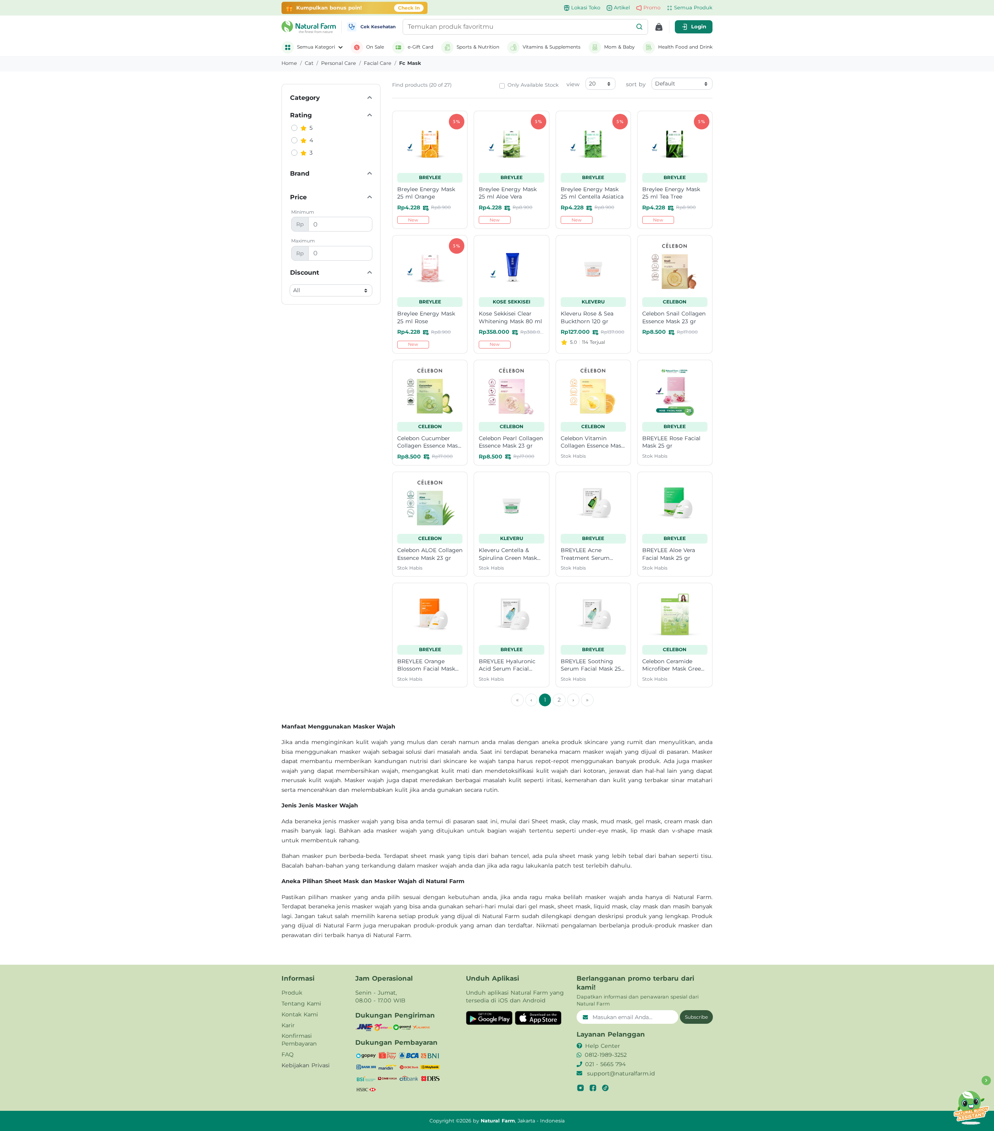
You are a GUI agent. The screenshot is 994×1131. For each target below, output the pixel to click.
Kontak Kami (300, 1014)
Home (289, 63)
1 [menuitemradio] (545, 699)
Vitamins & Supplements (551, 47)
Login (698, 26)
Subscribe (696, 1017)
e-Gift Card (420, 47)
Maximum (303, 241)
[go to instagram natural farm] (580, 1088)
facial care (377, 63)
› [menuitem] (573, 699)
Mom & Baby (619, 47)
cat (309, 63)
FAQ (288, 1054)
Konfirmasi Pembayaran (299, 1039)
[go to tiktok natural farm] (605, 1088)
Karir (288, 1025)
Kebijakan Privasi (306, 1065)
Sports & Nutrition (478, 47)
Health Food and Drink (685, 47)
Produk (292, 992)
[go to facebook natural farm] (593, 1088)
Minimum (302, 212)
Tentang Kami (301, 1003)
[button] (639, 27)
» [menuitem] (587, 699)
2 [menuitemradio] (559, 699)
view (573, 84)
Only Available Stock (533, 85)
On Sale (375, 47)
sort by (636, 84)
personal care (338, 63)
